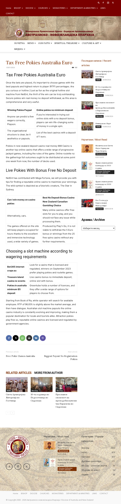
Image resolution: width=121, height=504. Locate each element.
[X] (113, 2)
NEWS (30, 43)
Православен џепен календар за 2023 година (104, 165)
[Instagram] (108, 2)
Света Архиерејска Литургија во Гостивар (15, 397)
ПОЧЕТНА (19, 43)
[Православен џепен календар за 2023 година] (87, 166)
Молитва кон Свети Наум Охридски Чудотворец (104, 148)
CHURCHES (43, 8)
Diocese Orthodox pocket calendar (103, 172)
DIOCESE (29, 8)
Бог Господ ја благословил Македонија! (101, 203)
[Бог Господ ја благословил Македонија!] (87, 203)
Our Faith (44, 43)
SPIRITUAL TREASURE (65, 43)
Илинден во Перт (103, 123)
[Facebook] (103, 2)
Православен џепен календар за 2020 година (104, 184)
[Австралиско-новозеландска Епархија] (60, 28)
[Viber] (43, 338)
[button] (99, 2)
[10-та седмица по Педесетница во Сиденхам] (41, 384)
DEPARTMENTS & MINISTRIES (83, 8)
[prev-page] (8, 413)
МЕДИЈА (18, 49)
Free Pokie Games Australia (20, 356)
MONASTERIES (59, 8)
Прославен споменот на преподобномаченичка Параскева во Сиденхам (66, 400)
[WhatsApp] (22, 338)
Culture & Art (90, 43)
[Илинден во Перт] (87, 126)
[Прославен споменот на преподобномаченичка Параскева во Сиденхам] (66, 384)
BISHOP (17, 8)
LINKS (103, 8)
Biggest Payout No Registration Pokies (60, 358)
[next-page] (12, 413)
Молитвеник (101, 154)
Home (8, 8)
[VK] (36, 338)
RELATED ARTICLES (18, 373)
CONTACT (10, 13)
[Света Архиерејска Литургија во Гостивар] (17, 384)
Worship (35, 391)
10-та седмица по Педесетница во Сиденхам (40, 397)
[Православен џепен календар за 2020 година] (87, 184)
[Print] (29, 338)
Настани (99, 209)
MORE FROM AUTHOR (48, 373)
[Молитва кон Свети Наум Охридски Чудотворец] (87, 148)
